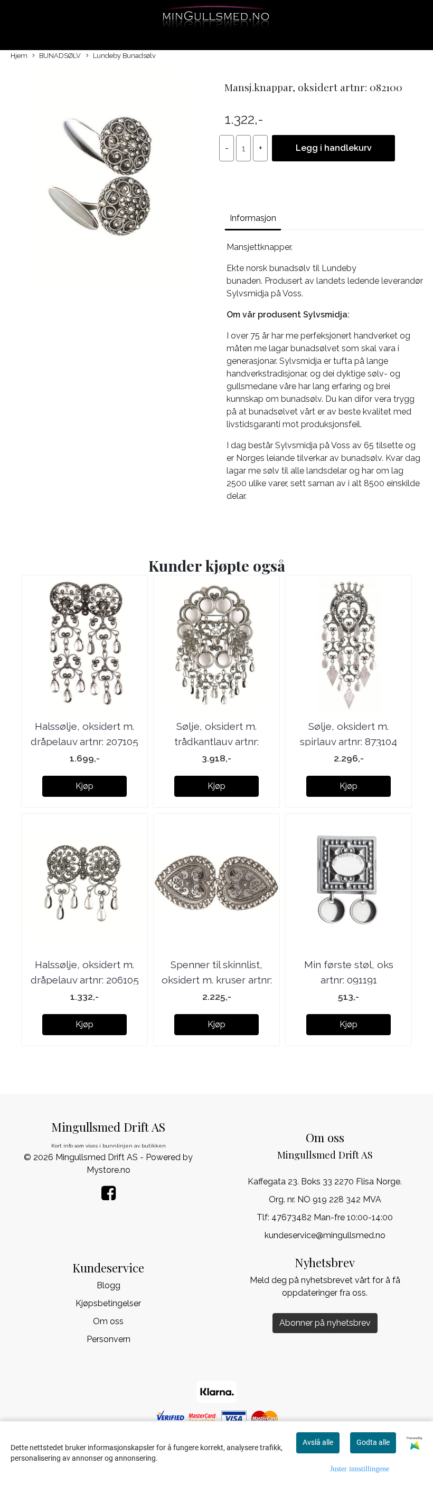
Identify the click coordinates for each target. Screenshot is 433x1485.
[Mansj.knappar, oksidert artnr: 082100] (108, 178)
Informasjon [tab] (253, 218)
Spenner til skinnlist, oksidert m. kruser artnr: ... (217, 979)
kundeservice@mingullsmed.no (325, 1235)
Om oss (108, 1321)
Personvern (108, 1339)
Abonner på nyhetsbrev (325, 1323)
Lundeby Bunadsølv (124, 56)
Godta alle (373, 1442)
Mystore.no (108, 1170)
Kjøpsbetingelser (108, 1303)
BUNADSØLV (60, 56)
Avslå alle (318, 1442)
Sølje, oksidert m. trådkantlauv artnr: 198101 (216, 741)
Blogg (108, 1285)
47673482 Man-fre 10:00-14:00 (332, 1217)
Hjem (19, 56)
